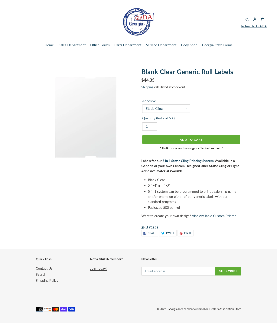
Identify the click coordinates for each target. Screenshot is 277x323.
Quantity (158, 118)
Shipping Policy (47, 280)
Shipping (147, 87)
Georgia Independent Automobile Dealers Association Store (204, 309)
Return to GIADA (254, 26)
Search (41, 274)
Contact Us (44, 268)
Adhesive (149, 101)
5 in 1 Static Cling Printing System (188, 161)
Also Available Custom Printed (214, 216)
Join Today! (98, 268)
